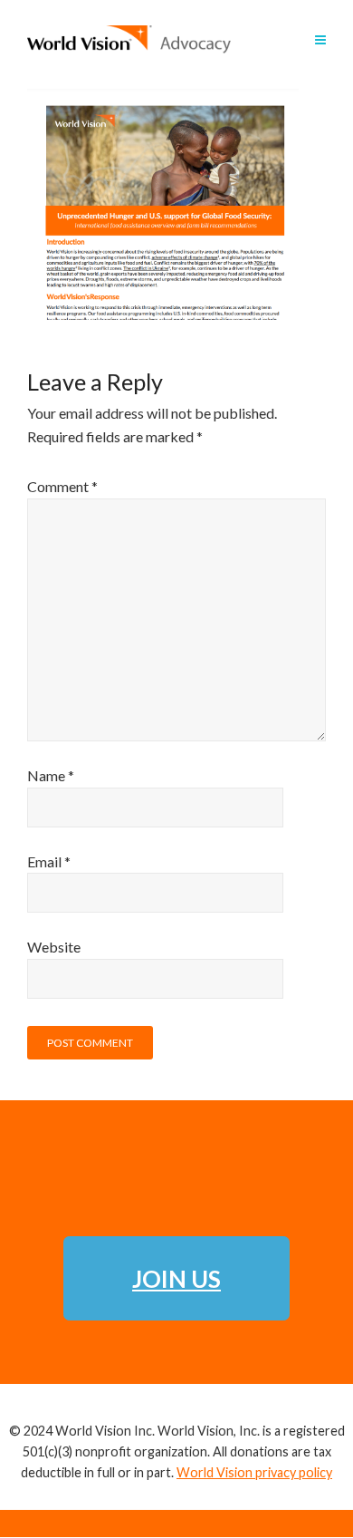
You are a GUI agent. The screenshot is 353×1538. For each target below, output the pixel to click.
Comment (62, 486)
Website (54, 946)
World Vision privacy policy (254, 1472)
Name (50, 775)
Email (49, 861)
